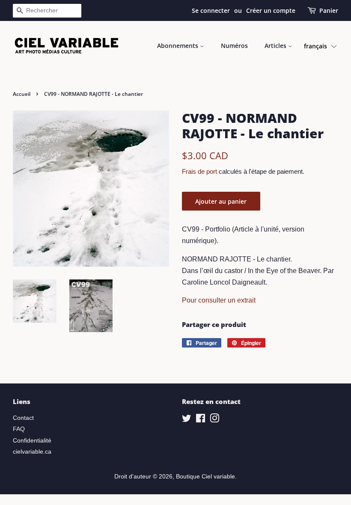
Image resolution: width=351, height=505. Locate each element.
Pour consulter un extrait (219, 300)
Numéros (234, 46)
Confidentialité (32, 440)
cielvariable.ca (32, 452)
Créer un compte (270, 10)
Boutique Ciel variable (205, 476)
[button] (320, 46)
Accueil (21, 94)
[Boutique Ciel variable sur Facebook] (200, 420)
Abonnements (178, 46)
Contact (23, 418)
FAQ (19, 429)
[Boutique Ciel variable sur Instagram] (214, 420)
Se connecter (211, 10)
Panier (328, 10)
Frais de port (199, 171)
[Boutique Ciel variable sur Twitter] (186, 420)
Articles (276, 46)
